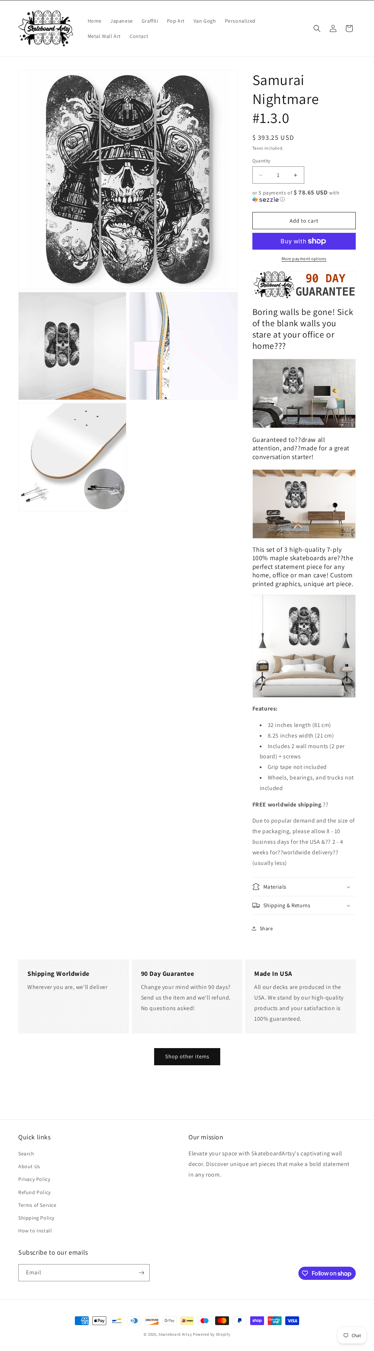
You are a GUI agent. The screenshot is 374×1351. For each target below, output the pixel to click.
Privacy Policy (34, 1179)
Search (26, 1153)
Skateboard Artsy (175, 1334)
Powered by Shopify (211, 1334)
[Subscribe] (141, 1272)
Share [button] (266, 928)
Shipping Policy (36, 1218)
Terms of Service (37, 1205)
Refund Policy (34, 1192)
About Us (29, 1166)
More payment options (304, 258)
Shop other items (187, 1056)
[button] (317, 28)
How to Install (35, 1230)
